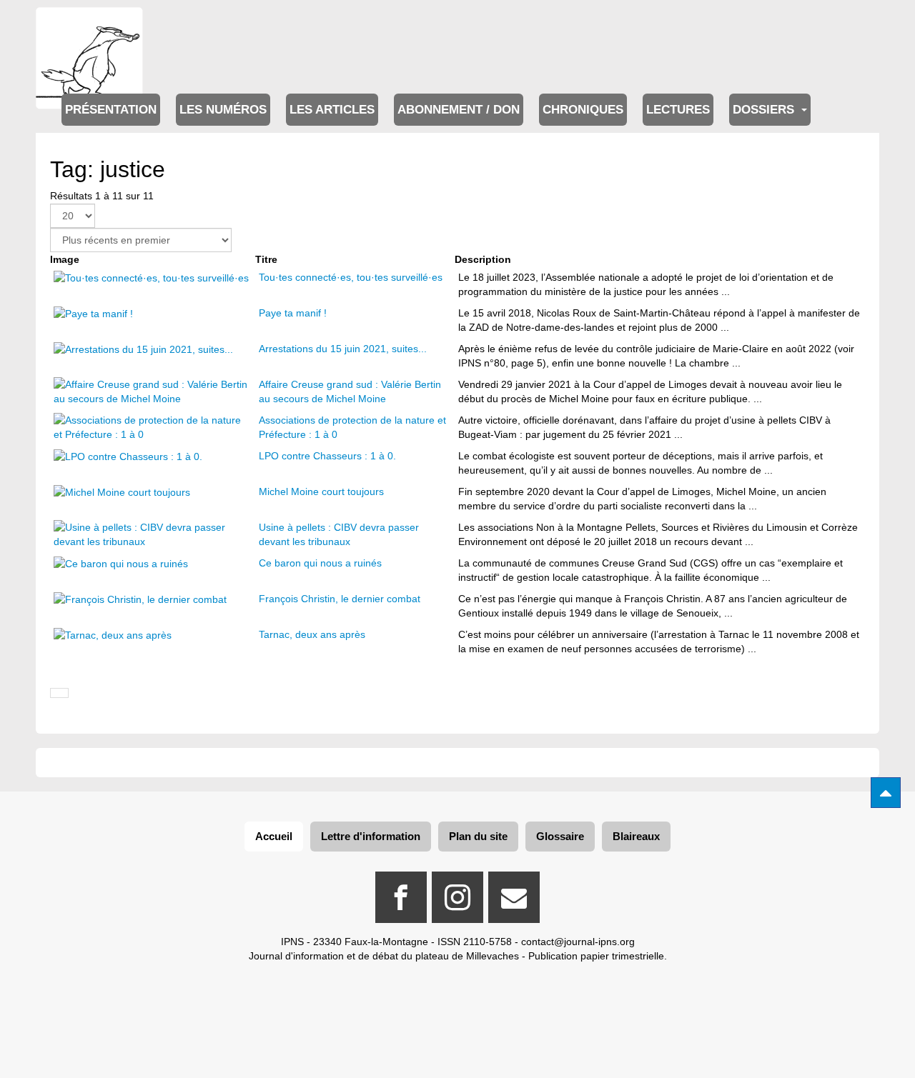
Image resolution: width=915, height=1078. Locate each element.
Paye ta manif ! (293, 313)
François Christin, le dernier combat (339, 598)
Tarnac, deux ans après (312, 634)
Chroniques (583, 109)
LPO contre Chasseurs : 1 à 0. (327, 455)
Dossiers (765, 109)
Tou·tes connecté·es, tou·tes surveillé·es (350, 277)
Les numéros (223, 109)
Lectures (678, 109)
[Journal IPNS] (89, 26)
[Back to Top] (886, 792)
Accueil (273, 836)
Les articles (332, 109)
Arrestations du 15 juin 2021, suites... (343, 348)
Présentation (111, 109)
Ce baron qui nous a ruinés (320, 563)
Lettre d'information (370, 836)
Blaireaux (636, 836)
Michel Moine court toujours (321, 491)
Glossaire (560, 836)
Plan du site (478, 836)
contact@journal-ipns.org (578, 941)
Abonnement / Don (458, 109)
